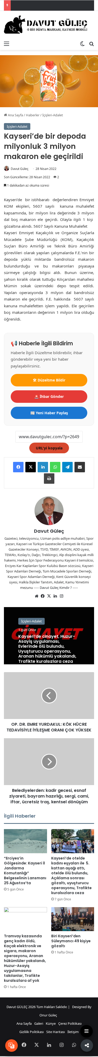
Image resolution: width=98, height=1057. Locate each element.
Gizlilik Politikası (31, 1031)
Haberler (32, 115)
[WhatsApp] (55, 467)
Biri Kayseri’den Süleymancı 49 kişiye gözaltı (71, 940)
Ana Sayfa (15, 115)
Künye (51, 1023)
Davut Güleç (19, 169)
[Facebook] (18, 467)
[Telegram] (67, 467)
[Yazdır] (49, 478)
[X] (30, 467)
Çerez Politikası (70, 1023)
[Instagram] (62, 596)
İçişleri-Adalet (52, 115)
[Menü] (6, 43)
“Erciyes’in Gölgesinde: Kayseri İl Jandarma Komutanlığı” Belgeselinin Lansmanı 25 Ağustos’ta (25, 871)
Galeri (38, 1023)
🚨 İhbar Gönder (49, 396)
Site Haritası (55, 1031)
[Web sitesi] (36, 596)
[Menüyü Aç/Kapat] (86, 1031)
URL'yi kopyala (49, 447)
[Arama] (91, 43)
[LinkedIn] (43, 467)
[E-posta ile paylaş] (79, 467)
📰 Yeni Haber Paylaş (49, 412)
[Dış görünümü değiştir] (82, 43)
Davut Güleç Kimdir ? (56, 587)
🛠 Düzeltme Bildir (49, 380)
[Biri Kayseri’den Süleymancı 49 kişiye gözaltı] (72, 919)
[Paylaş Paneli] (86, 1045)
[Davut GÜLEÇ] (49, 25)
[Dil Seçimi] (11, 1045)
